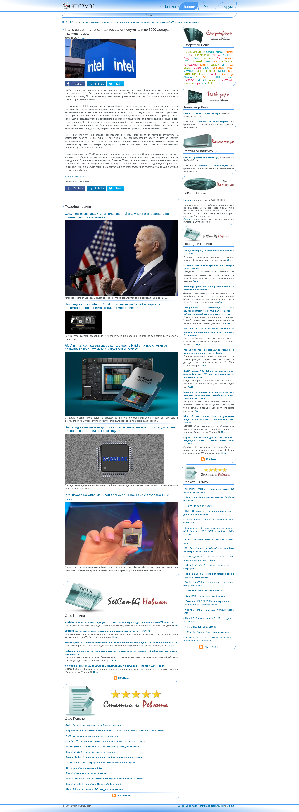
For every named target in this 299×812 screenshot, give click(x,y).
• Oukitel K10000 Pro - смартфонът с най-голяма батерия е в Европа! (100, 762)
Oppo (202, 74)
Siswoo (187, 77)
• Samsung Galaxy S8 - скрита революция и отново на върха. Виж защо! (208, 639)
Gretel (220, 58)
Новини (189, 6)
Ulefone (188, 80)
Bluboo (216, 55)
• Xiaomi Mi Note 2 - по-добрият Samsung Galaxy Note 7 (93, 783)
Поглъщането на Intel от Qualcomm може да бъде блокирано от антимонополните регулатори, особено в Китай (114, 306)
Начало (169, 6)
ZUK (210, 83)
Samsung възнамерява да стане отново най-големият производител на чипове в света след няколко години (120, 429)
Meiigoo (197, 67)
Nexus (210, 70)
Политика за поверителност (212, 805)
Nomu (231, 70)
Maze (186, 67)
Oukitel (213, 74)
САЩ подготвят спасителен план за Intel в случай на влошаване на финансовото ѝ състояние (117, 215)
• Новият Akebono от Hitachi (197, 505)
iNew (208, 61)
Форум (227, 6)
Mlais (230, 67)
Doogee (187, 58)
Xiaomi (188, 83)
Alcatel (229, 51)
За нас (181, 805)
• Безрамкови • (194, 51)
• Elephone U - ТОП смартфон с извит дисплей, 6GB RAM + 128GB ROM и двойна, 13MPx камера (114, 730)
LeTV (224, 64)
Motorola (188, 71)
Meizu (205, 68)
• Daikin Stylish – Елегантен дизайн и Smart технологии (93, 725)
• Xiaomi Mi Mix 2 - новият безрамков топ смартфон (91, 751)
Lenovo (214, 64)
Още (175, 625)
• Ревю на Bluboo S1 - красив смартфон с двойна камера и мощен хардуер (103, 757)
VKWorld (227, 80)
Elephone (208, 58)
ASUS (187, 55)
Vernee (211, 80)
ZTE (204, 83)
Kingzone (190, 64)
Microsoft (218, 67)
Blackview (202, 55)
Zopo (197, 83)
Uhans (228, 77)
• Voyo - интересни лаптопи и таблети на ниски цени (91, 735)
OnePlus (190, 73)
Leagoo (204, 64)
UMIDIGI (201, 80)
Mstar (200, 70)
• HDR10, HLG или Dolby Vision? (199, 626)
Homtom (228, 58)
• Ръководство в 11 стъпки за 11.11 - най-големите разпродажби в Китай (102, 746)
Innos (216, 61)
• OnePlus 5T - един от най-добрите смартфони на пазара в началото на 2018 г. (106, 741)
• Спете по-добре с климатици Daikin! (84, 767)
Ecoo (196, 58)
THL (218, 77)
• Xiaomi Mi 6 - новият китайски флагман (85, 773)
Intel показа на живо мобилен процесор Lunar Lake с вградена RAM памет (117, 496)
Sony (199, 77)
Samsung (227, 74)
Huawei (197, 61)
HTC (186, 61)
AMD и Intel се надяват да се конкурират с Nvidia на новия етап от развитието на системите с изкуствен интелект (116, 347)
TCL (205, 77)
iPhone (227, 61)
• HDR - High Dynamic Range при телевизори (206, 632)
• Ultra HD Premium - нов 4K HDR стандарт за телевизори (94, 789)
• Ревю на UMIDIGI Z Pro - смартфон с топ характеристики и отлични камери (104, 778)
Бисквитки (231, 805)
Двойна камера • (215, 51)
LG (231, 64)
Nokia (221, 71)
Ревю (208, 6)
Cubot (227, 54)
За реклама (191, 805)
